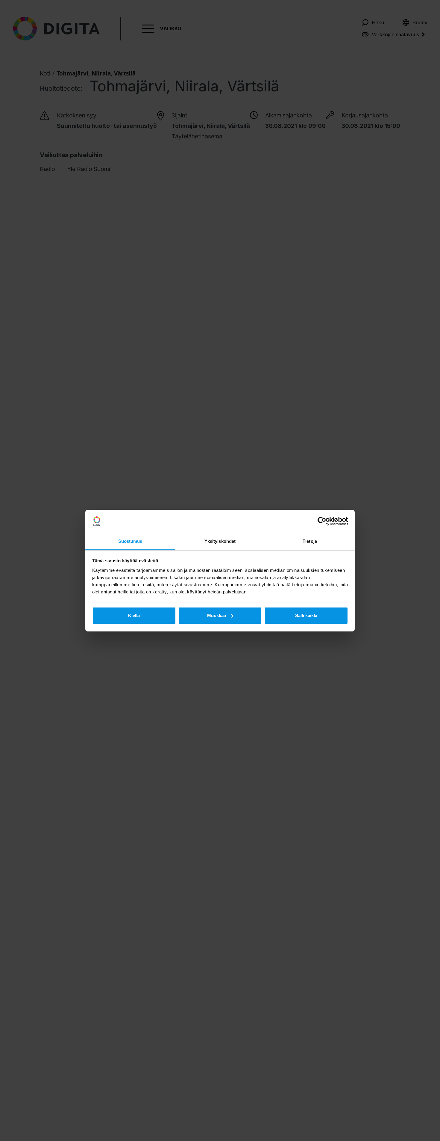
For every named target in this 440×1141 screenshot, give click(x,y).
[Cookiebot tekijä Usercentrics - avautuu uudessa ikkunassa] (322, 521)
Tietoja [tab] (310, 540)
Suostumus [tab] (130, 540)
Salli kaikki (306, 615)
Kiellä (134, 615)
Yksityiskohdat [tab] (220, 540)
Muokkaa (216, 615)
